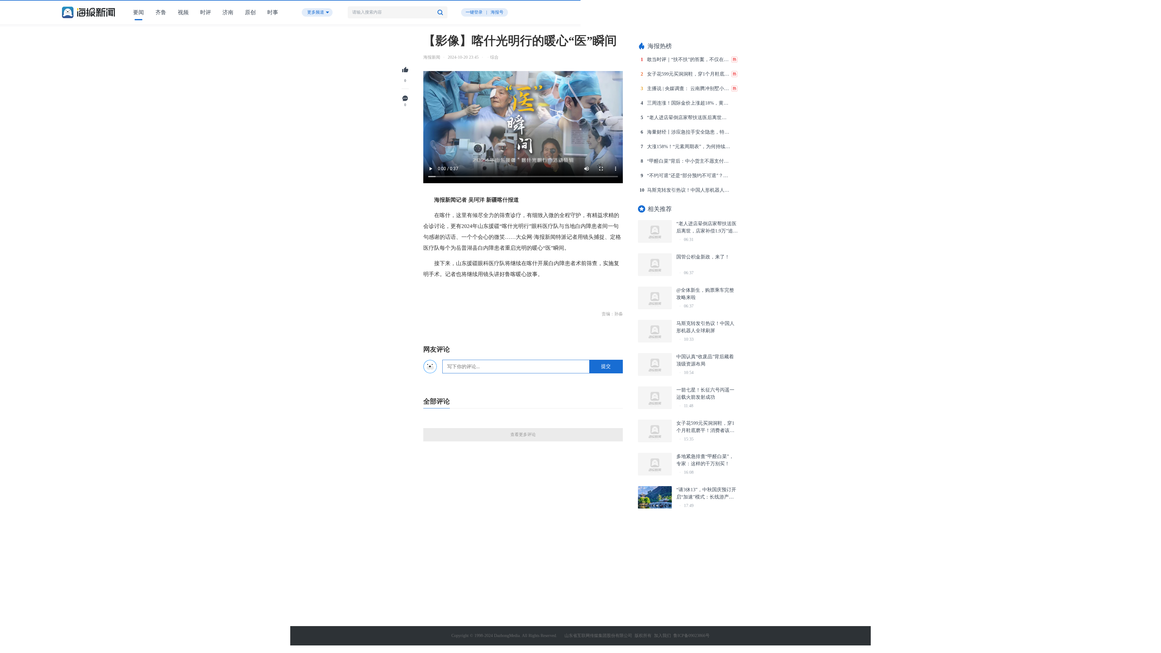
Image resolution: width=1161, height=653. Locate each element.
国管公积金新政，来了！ (703, 256)
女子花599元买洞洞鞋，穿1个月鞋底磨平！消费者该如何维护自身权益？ (688, 73)
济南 (228, 12)
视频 (183, 12)
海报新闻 (431, 57)
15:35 (689, 439)
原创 (250, 12)
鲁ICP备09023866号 (691, 635)
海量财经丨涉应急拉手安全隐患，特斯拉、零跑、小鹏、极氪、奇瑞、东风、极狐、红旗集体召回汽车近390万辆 (688, 132)
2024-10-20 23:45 (463, 57)
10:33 (689, 339)
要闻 (138, 12)
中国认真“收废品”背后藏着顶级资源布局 (705, 360)
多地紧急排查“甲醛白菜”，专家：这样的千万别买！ (705, 460)
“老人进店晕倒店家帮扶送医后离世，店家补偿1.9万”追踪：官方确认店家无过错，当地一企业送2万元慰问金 (688, 117)
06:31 (689, 239)
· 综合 (492, 57)
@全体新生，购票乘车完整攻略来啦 (705, 294)
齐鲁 (160, 12)
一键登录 (474, 12)
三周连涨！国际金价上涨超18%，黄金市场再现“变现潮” (688, 103)
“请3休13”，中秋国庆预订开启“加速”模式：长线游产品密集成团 (706, 494)
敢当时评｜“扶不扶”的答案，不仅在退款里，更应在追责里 (688, 59)
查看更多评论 (523, 434)
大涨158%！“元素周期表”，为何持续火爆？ (688, 146)
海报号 (497, 12)
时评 (205, 12)
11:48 (688, 406)
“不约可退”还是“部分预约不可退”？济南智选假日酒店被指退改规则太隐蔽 (688, 175)
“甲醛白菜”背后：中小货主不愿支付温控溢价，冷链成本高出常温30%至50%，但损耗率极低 (688, 161)
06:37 (689, 273)
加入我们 (662, 635)
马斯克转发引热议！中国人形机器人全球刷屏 (688, 190)
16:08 (689, 472)
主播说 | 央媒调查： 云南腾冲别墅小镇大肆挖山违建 (688, 88)
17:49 (689, 505)
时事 (272, 12)
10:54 (689, 372)
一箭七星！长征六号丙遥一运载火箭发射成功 (705, 393)
